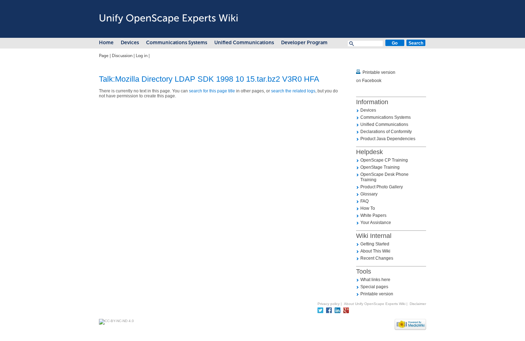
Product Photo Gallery (381, 186)
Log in (142, 55)
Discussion (122, 55)
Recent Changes (376, 258)
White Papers (373, 215)
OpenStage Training (380, 167)
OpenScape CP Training (384, 160)
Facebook (371, 80)
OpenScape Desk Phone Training (384, 177)
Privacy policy (329, 304)
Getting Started (374, 243)
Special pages (374, 286)
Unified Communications (244, 43)
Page (104, 55)
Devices (130, 43)
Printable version (378, 72)
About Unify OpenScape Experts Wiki (374, 304)
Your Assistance (375, 222)
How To (367, 208)
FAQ (364, 201)
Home (106, 43)
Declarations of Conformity (386, 131)
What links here (375, 279)
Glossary (369, 194)
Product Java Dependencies (387, 138)
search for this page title (212, 90)
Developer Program (304, 43)
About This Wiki (375, 251)
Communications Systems (176, 43)
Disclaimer (418, 304)
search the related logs (293, 90)
